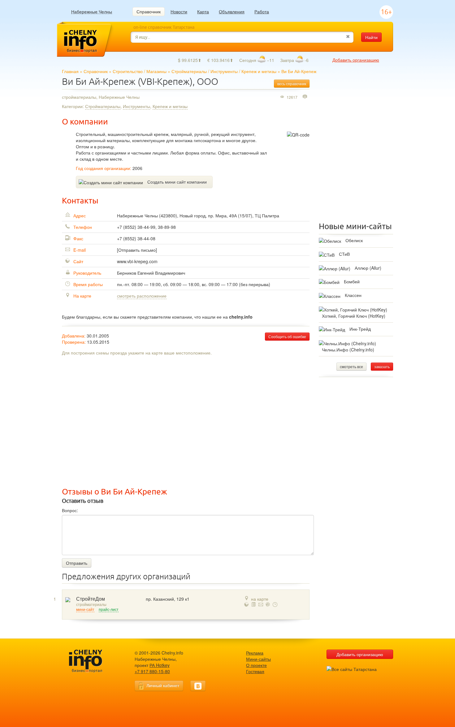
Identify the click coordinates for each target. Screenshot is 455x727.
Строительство (128, 71)
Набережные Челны (91, 11)
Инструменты (224, 71)
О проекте (256, 665)
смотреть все (351, 366)
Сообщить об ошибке (287, 336)
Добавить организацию (355, 60)
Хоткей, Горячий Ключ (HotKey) (353, 316)
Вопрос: (70, 510)
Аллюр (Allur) (368, 268)
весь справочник (291, 83)
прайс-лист (109, 609)
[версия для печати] (306, 97)
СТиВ (344, 254)
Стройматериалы (189, 71)
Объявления (232, 11)
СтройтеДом (90, 599)
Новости (179, 11)
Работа (261, 11)
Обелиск (354, 240)
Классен (353, 295)
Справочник (148, 11)
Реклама (254, 653)
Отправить (76, 563)
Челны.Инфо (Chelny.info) (348, 349)
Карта (203, 11)
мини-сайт (85, 609)
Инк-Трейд (360, 329)
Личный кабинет (162, 685)
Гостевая (255, 671)
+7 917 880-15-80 (152, 671)
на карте (259, 599)
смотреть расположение (142, 296)
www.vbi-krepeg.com (137, 261)
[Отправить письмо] (137, 250)
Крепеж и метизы (258, 71)
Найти (371, 37)
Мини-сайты (258, 659)
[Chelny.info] (91, 661)
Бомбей (352, 281)
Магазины (156, 71)
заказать (382, 366)
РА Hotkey (160, 665)
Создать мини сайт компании (177, 182)
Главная (70, 71)
